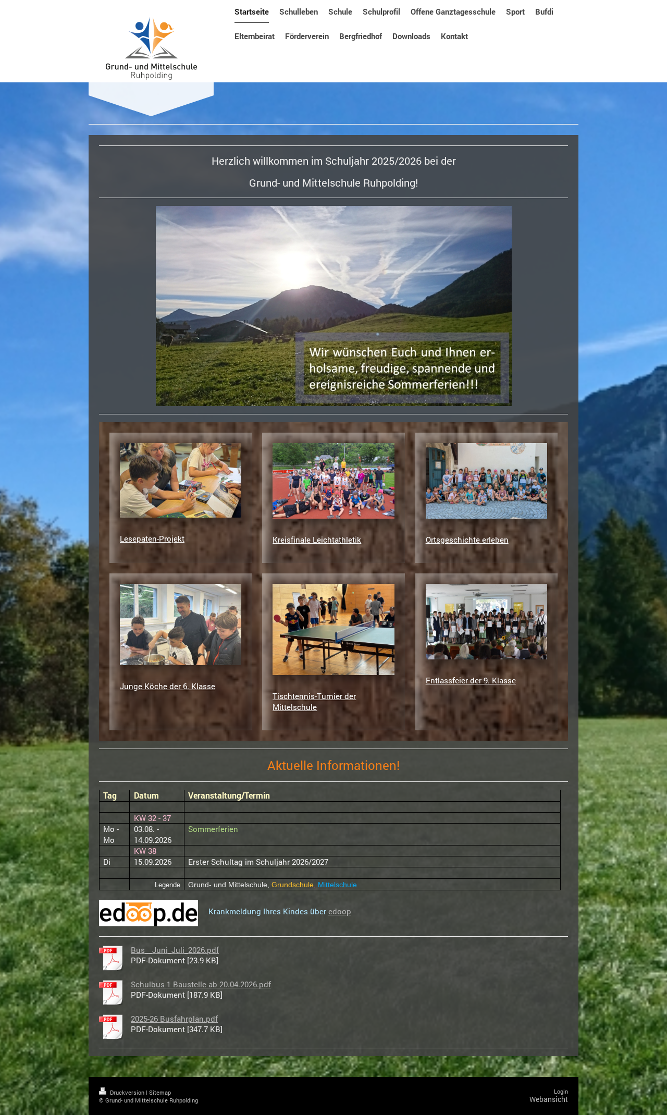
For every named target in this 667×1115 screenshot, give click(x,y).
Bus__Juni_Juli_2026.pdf (175, 950)
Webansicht (548, 1099)
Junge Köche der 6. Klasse (167, 686)
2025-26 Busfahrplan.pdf (174, 1018)
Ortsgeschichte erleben (467, 539)
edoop (339, 911)
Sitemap (160, 1092)
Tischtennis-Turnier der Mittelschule (314, 701)
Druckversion (127, 1092)
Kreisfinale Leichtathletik (317, 539)
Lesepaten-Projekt (152, 538)
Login (561, 1091)
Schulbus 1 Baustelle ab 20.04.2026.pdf (201, 984)
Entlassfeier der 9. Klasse (471, 680)
